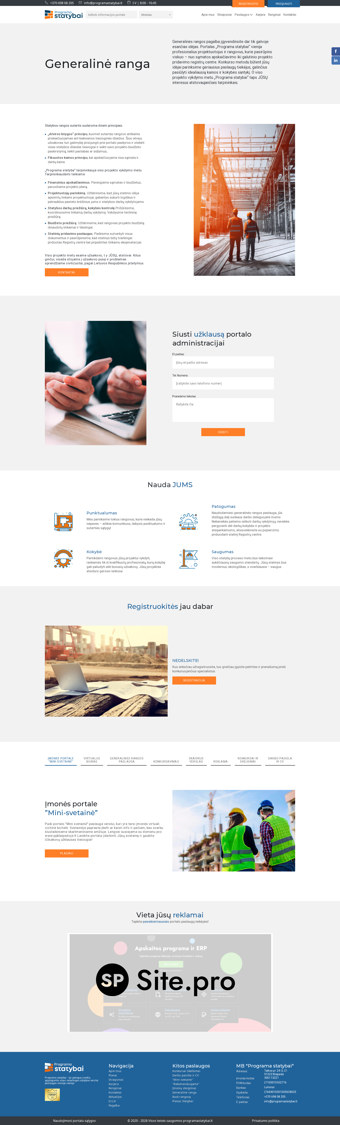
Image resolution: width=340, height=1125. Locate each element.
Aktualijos (115, 1097)
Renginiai (274, 15)
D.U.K (112, 1101)
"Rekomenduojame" (185, 1084)
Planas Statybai (182, 1101)
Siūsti (223, 432)
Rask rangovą (181, 1097)
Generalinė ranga (184, 1092)
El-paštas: (178, 354)
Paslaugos (242, 15)
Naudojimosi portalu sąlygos (74, 1120)
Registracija (194, 680)
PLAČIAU (66, 853)
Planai (113, 1075)
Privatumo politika (265, 1120)
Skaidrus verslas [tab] (196, 760)
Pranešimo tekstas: (184, 396)
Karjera (260, 15)
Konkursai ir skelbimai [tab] (248, 760)
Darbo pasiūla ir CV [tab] (280, 760)
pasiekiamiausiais (156, 921)
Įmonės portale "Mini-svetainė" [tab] (61, 760)
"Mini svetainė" (182, 1079)
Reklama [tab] (220, 761)
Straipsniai (224, 15)
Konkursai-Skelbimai (186, 1071)
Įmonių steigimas (184, 1088)
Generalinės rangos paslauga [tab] (127, 760)
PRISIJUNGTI (284, 4)
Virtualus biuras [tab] (92, 760)
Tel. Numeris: (180, 375)
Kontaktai (289, 15)
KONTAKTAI (66, 272)
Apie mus (207, 15)
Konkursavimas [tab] (166, 761)
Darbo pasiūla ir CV (185, 1075)
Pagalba (114, 1105)
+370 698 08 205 (62, 3)
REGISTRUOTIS (248, 4)
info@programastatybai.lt (103, 3)
